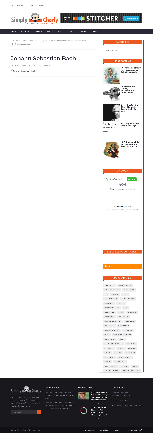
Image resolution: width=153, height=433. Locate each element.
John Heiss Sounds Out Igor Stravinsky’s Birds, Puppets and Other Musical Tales (99, 396)
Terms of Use (104, 430)
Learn (82, 31)
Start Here (25, 31)
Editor (16, 65)
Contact (41, 6)
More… (27, 406)
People (39, 31)
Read (49, 31)
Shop (94, 31)
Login (31, 6)
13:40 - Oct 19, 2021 (17, 6)
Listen (70, 31)
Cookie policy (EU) (135, 430)
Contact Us (118, 430)
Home (13, 31)
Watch (60, 31)
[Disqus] (54, 107)
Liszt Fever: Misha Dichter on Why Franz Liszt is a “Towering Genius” (99, 411)
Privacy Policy (88, 430)
